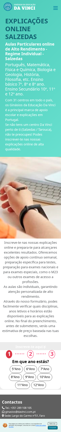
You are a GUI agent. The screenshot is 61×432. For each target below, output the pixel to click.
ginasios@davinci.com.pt (20, 412)
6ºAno (30, 369)
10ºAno (45, 377)
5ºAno (16, 369)
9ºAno (29, 377)
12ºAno (38, 385)
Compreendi (52, 427)
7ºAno (45, 369)
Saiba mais (52, 423)
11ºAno (22, 385)
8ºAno (15, 377)
